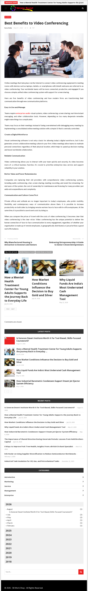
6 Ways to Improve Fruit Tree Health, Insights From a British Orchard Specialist (38, 446)
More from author (27, 252)
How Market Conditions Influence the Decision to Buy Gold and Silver (42, 287)
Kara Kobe (8, 28)
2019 (9, 557)
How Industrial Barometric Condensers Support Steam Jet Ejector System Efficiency (48, 382)
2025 (9, 530)
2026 (9, 504)
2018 (9, 561)
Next (13, 309)
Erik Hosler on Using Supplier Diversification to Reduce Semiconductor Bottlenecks (40, 454)
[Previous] (6, 391)
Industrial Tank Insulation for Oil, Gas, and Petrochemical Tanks (31, 461)
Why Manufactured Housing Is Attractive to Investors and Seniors (20, 243)
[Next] (10, 391)
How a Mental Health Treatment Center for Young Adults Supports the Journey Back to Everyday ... (49, 350)
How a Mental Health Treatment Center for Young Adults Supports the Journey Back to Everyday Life (16, 288)
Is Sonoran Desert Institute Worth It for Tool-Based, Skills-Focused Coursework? (48, 339)
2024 (9, 535)
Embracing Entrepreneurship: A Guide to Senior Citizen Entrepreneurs (66, 243)
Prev (8, 309)
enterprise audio (23, 113)
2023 (9, 539)
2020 (9, 552)
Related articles (11, 252)
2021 (9, 548)
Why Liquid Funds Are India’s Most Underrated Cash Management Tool (48, 371)
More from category (44, 252)
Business (8, 17)
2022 (9, 544)
